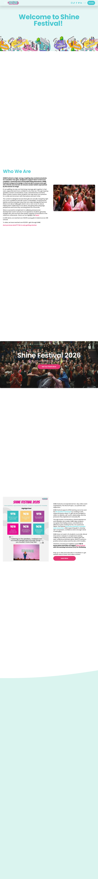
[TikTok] (74, 3)
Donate (91, 3)
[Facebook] (76, 3)
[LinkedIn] (81, 3)
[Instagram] (72, 3)
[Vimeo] (79, 3)
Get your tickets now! (49, 367)
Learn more (64, 558)
